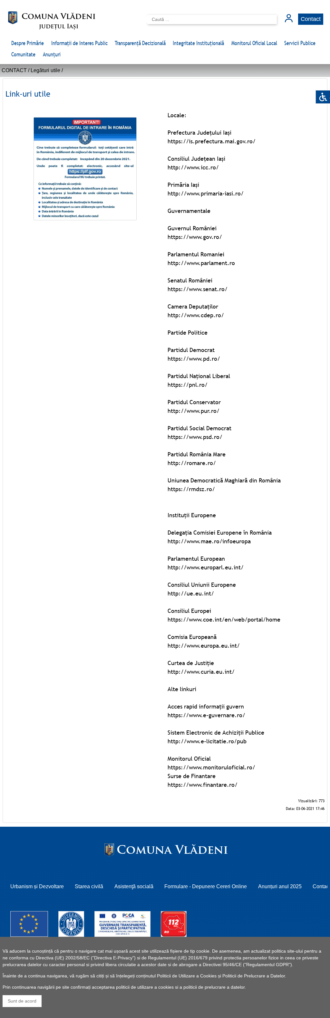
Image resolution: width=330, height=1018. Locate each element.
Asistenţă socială (133, 886)
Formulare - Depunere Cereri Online (205, 886)
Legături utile (45, 70)
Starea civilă (89, 886)
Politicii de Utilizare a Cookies (187, 975)
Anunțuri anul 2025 (280, 886)
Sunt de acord (22, 1001)
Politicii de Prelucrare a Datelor (253, 975)
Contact (311, 19)
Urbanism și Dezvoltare (37, 886)
